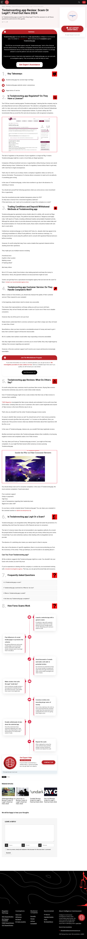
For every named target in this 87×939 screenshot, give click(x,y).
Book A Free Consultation (65, 927)
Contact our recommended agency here (17, 282)
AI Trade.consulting (20, 922)
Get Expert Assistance (73, 29)
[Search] (79, 2)
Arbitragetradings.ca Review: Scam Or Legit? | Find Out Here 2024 (8, 801)
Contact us (48, 762)
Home (3, 6)
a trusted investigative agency (13, 569)
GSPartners (18, 917)
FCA (8, 777)
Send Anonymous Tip (29, 372)
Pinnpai (32, 918)
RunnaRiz (33, 916)
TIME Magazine (6, 402)
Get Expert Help (26, 758)
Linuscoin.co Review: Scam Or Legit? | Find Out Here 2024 (21, 801)
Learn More (78, 923)
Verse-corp (18, 914)
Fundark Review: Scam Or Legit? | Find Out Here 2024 (36, 800)
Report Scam (84, 2)
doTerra (33, 921)
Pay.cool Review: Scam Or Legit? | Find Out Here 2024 (50, 800)
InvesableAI (34, 923)
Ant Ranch (18, 919)
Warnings (8, 6)
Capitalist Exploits (48, 917)
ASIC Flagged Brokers (7, 916)
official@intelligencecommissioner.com (70, 930)
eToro (45, 919)
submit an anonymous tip (23, 510)
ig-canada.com (23, 39)
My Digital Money (48, 922)
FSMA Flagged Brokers (8, 923)
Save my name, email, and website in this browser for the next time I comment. (29, 849)
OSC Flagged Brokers (7, 925)
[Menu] (2, 2)
